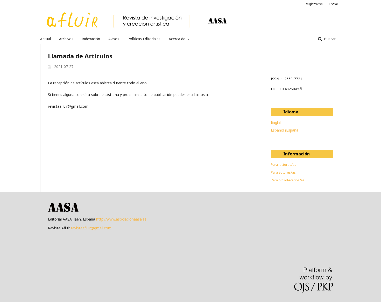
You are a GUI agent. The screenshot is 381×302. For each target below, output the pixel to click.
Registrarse (314, 4)
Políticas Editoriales (144, 38)
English (277, 122)
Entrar (333, 4)
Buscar (329, 38)
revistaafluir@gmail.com (91, 227)
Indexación (91, 38)
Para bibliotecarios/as (288, 180)
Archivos (66, 38)
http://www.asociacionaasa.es (121, 219)
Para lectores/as (283, 164)
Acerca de (177, 38)
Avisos (113, 38)
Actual (45, 38)
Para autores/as (283, 172)
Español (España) (285, 130)
